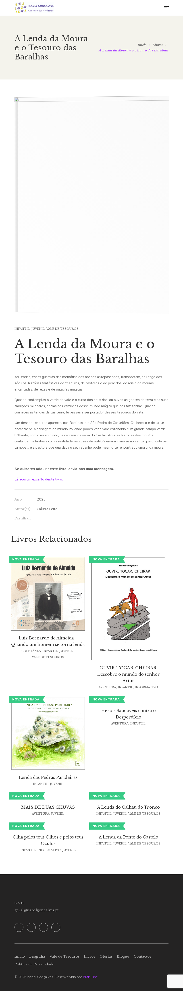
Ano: (19, 499)
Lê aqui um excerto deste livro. (39, 479)
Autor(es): (23, 509)
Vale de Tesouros (62, 328)
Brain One (90, 977)
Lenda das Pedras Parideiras (48, 777)
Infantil (22, 328)
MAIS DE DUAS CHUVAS (48, 807)
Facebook (19, 927)
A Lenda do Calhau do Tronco (128, 807)
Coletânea (31, 651)
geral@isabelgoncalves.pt (36, 910)
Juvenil (38, 328)
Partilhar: (23, 518)
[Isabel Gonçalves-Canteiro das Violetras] (34, 8)
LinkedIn (43, 927)
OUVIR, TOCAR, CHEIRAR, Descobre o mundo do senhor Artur (128, 674)
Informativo (146, 687)
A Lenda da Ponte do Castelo (128, 837)
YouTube (55, 927)
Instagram (31, 927)
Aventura (107, 687)
